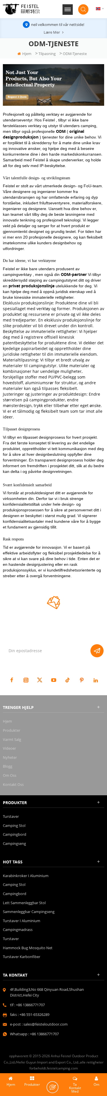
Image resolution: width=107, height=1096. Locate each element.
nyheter (10, 757)
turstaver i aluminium (21, 920)
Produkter (11, 730)
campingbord (14, 834)
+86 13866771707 (30, 1004)
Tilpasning (47, 53)
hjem (26, 53)
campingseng (14, 843)
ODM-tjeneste (75, 53)
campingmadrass (18, 929)
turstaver (11, 816)
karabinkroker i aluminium (26, 875)
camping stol (14, 825)
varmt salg (12, 739)
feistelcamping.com (62, 1068)
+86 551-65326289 (34, 1014)
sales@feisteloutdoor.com (45, 1024)
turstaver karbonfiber (21, 956)
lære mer (52, 32)
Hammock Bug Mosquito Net (28, 947)
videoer (9, 748)
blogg (7, 766)
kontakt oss (13, 784)
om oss (9, 775)
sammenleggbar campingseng (28, 911)
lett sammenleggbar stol (24, 902)
